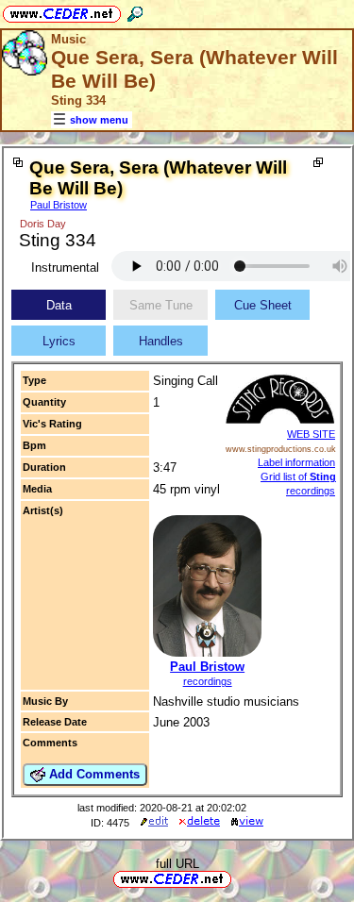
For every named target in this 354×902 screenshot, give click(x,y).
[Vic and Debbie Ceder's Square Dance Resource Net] (62, 11)
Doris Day (43, 223)
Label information (296, 462)
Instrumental (65, 267)
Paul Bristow (58, 204)
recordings (207, 681)
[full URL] (239, 878)
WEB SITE (311, 434)
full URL (177, 864)
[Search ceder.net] (135, 11)
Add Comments (92, 774)
